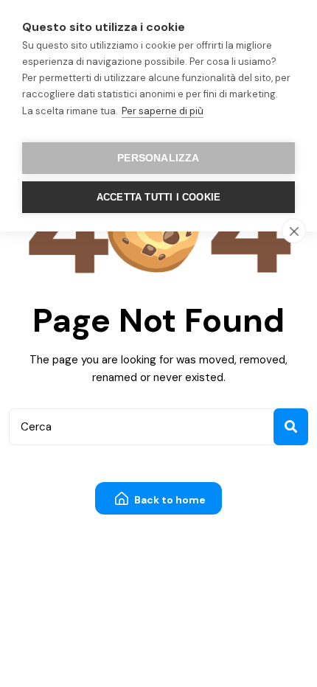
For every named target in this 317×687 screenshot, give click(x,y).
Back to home (169, 499)
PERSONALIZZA (158, 158)
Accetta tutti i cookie (158, 197)
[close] (294, 230)
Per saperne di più (162, 111)
